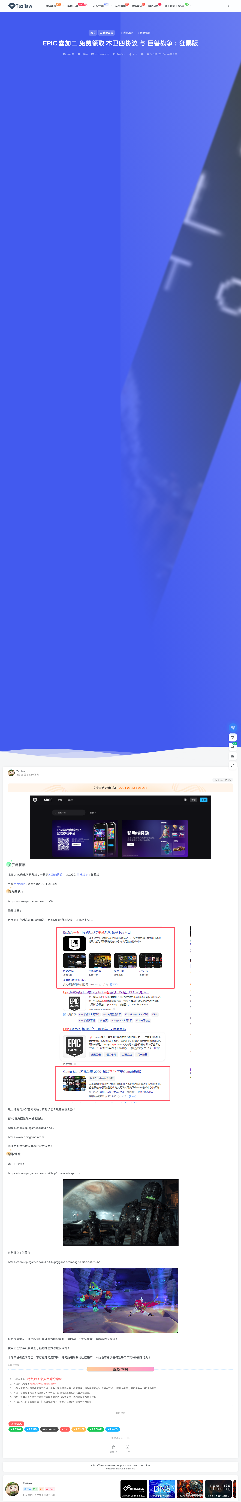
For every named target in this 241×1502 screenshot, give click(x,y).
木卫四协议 (55, 874)
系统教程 (121, 5)
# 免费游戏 (16, 1429)
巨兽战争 (82, 874)
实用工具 (76, 5)
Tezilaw (20, 771)
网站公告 (154, 5)
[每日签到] (233, 737)
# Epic (65, 1429)
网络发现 (138, 5)
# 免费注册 (79, 1429)
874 (29, 1489)
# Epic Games (49, 1429)
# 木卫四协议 (96, 1429)
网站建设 (53, 5)
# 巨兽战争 (113, 1429)
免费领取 (19, 883)
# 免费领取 (32, 1429)
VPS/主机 (101, 5)
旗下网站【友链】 (176, 5)
